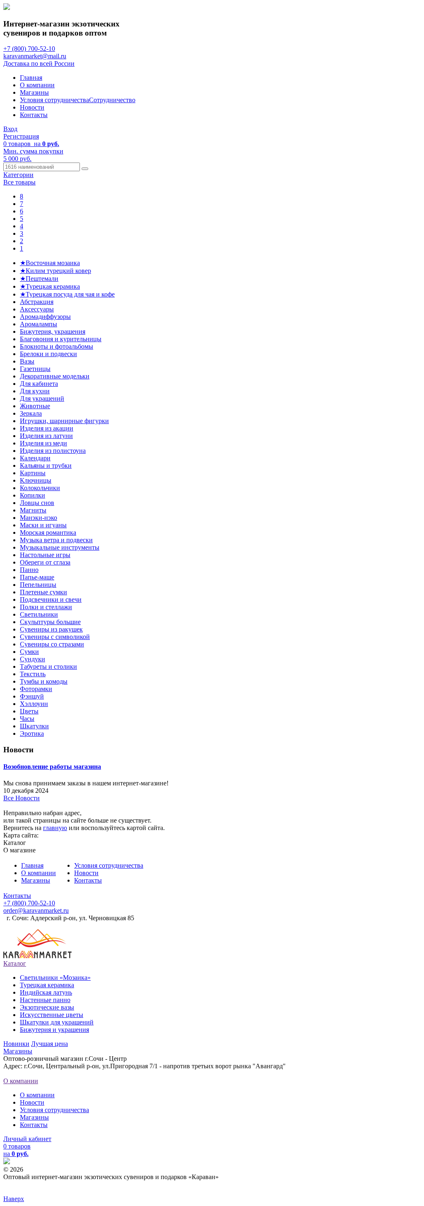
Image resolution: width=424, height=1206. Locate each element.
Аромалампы (38, 324)
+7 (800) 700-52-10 (29, 48)
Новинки (16, 1043)
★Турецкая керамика (50, 286)
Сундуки (32, 659)
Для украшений (42, 398)
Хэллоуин (34, 703)
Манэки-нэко (38, 517)
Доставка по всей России (39, 63)
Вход (10, 128)
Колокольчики (40, 487)
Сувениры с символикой (55, 636)
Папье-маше (37, 577)
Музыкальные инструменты (59, 547)
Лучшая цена (49, 1043)
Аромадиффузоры (45, 316)
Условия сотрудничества (54, 99)
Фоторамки (36, 688)
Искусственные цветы (51, 1014)
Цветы (29, 711)
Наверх (13, 1198)
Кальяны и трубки (46, 465)
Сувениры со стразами (52, 644)
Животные (35, 405)
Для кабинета (39, 383)
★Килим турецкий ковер (55, 270)
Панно (29, 569)
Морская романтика (48, 532)
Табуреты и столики (48, 666)
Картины (33, 472)
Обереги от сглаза (45, 562)
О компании (37, 85)
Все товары (19, 182)
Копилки (32, 495)
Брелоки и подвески (48, 353)
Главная (31, 77)
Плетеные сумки (43, 592)
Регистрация (21, 136)
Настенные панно (45, 999)
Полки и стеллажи (46, 606)
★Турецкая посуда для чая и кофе (67, 294)
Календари (35, 458)
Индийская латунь (46, 992)
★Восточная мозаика (50, 262)
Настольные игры (45, 554)
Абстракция (36, 301)
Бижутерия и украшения (54, 1029)
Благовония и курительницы (60, 338)
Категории (18, 174)
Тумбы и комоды (43, 681)
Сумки (29, 651)
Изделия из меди (43, 443)
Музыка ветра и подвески (56, 539)
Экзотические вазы (47, 1007)
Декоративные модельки (54, 376)
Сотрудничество (112, 99)
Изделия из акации (46, 428)
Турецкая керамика (47, 984)
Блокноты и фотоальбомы (56, 346)
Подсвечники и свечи (51, 599)
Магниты (33, 510)
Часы (27, 718)
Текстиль (33, 673)
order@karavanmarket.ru (36, 910)
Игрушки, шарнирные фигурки (64, 420)
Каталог (14, 963)
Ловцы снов (37, 502)
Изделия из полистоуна (53, 450)
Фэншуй (32, 696)
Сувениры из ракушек (51, 629)
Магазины (34, 92)
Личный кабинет (27, 1138)
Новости (32, 107)
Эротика (32, 733)
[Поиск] (85, 169)
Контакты (34, 114)
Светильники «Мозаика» (55, 977)
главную (55, 827)
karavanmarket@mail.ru (34, 56)
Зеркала (31, 413)
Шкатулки (34, 726)
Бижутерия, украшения (52, 331)
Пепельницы (38, 584)
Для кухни (35, 391)
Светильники (39, 614)
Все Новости (21, 798)
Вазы (27, 361)
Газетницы (35, 368)
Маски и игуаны (43, 525)
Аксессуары (37, 309)
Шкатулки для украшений (57, 1022)
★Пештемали (39, 278)
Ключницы (35, 480)
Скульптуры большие (50, 621)
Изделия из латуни (46, 435)
